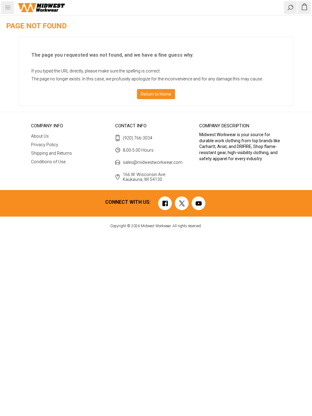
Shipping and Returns (51, 153)
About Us (40, 136)
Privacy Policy (44, 144)
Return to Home (156, 94)
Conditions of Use (48, 161)
